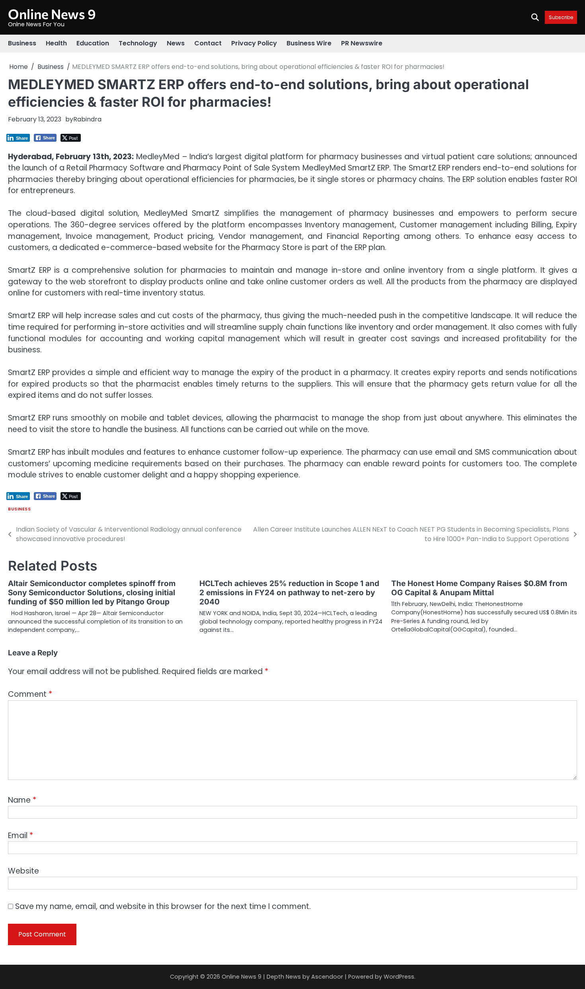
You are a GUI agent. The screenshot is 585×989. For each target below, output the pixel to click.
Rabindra (87, 119)
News (176, 43)
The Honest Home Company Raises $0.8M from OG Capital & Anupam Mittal (479, 588)
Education (92, 43)
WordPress (399, 977)
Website (23, 871)
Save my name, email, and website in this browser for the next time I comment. (163, 906)
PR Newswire (361, 43)
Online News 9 (52, 14)
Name (22, 800)
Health (56, 43)
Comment (30, 694)
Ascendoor (327, 977)
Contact (208, 43)
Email (20, 835)
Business (22, 43)
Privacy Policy (254, 43)
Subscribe (561, 17)
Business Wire (309, 43)
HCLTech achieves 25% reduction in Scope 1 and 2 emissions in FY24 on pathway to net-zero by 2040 (289, 592)
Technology (138, 43)
